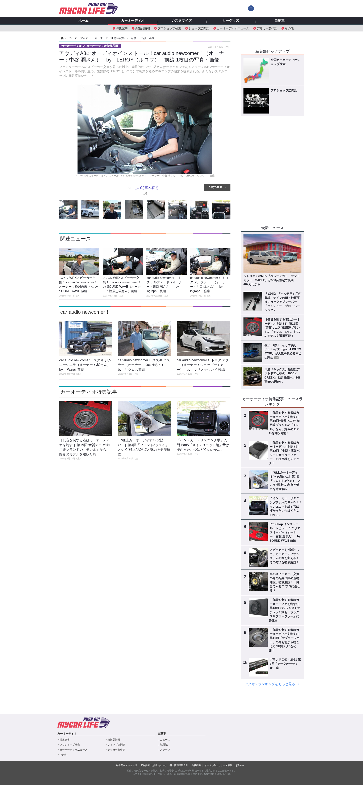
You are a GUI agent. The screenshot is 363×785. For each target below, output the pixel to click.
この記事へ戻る (146, 190)
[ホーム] (61, 38)
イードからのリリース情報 (218, 765)
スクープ (165, 749)
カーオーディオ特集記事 (88, 392)
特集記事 (122, 28)
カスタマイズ (182, 20)
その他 (289, 28)
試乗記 (164, 744)
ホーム (84, 20)
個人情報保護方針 (179, 765)
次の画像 (216, 186)
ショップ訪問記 (199, 28)
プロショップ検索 (169, 28)
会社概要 (196, 765)
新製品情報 (142, 28)
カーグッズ (230, 20)
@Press (240, 765)
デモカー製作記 (267, 28)
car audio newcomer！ (85, 312)
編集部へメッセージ (126, 765)
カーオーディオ (133, 20)
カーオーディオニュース (233, 28)
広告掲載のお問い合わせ (153, 765)
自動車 (280, 20)
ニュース (165, 739)
